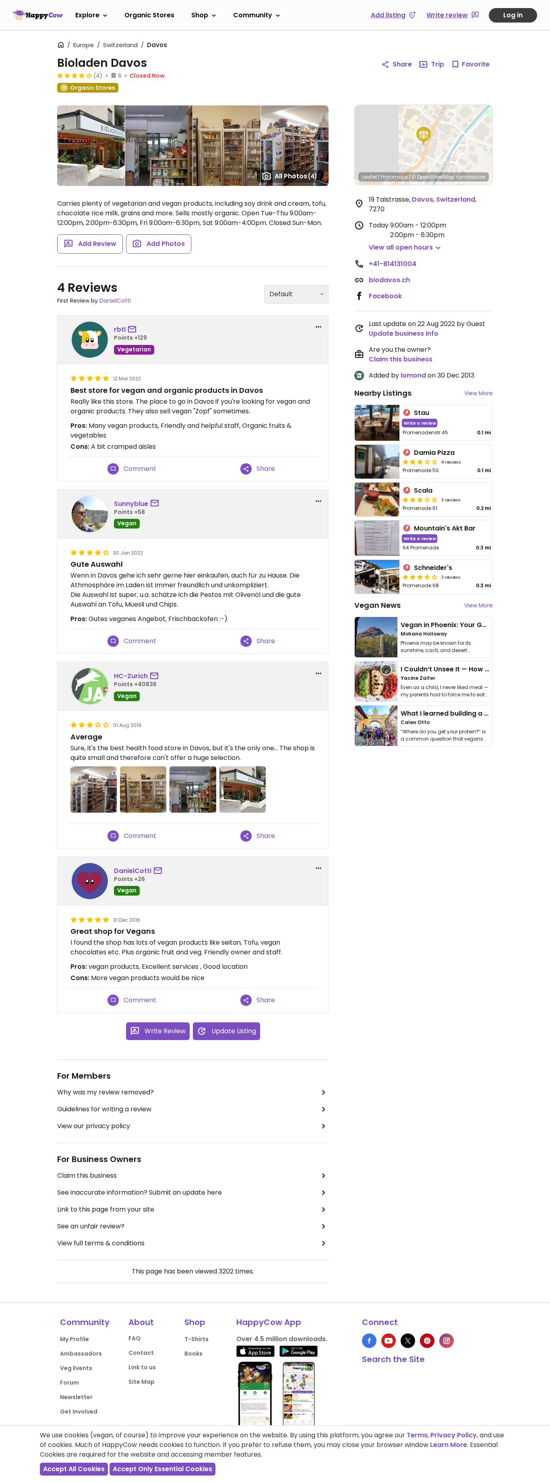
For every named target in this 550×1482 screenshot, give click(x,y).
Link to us (142, 1367)
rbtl (120, 329)
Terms (417, 1435)
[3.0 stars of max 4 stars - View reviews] (420, 461)
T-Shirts (196, 1339)
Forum (69, 1383)
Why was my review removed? (105, 1092)
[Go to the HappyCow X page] (408, 1340)
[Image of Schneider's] (377, 577)
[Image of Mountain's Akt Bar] (377, 538)
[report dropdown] (318, 327)
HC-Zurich (131, 676)
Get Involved (78, 1412)
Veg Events (76, 1368)
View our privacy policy (93, 1126)
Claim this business (87, 1175)
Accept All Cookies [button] (74, 1469)
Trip (437, 64)
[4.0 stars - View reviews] (74, 75)
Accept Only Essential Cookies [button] (162, 1469)
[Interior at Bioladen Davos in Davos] (295, 145)
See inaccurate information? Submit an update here (139, 1192)
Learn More (448, 1444)
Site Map (141, 1382)
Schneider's (433, 567)
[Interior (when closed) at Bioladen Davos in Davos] (158, 145)
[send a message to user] (134, 329)
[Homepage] (38, 15)
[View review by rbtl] (89, 339)
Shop (199, 15)
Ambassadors (81, 1354)
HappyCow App (268, 1322)
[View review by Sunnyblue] (89, 514)
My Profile (74, 1339)
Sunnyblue (131, 503)
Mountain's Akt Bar (445, 528)
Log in (513, 15)
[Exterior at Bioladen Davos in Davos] (91, 145)
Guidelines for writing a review (104, 1109)
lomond (413, 375)
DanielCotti (115, 301)
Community (252, 15)
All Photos (296, 176)
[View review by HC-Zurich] (89, 686)
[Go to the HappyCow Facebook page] (369, 1340)
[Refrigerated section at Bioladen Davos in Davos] (226, 145)
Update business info (403, 333)
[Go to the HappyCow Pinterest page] (427, 1340)
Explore (87, 15)
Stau (421, 412)
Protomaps (394, 176)
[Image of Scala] (377, 499)
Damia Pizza (434, 452)
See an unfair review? (90, 1226)
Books (193, 1354)
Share (402, 64)
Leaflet (369, 176)
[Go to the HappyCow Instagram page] (446, 1340)
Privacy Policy (453, 1435)
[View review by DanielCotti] (89, 881)
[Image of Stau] (377, 423)
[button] (423, 136)
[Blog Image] (376, 637)
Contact (141, 1353)
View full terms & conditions (101, 1243)
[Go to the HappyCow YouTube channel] (388, 1340)
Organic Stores (149, 15)
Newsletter (76, 1397)
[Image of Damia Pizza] (377, 462)
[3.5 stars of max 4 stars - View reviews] (420, 576)
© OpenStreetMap (433, 176)
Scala (423, 490)
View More (478, 393)
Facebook (385, 296)
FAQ (134, 1338)
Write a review (419, 423)
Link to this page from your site (105, 1209)
